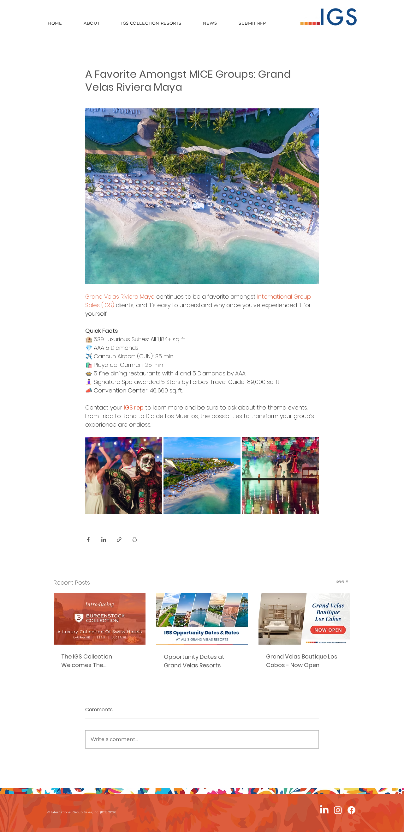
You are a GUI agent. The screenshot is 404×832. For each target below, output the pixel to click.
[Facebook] (351, 810)
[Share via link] (119, 540)
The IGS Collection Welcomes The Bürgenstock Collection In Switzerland (97, 661)
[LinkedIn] (324, 810)
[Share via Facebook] (88, 540)
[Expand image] (123, 475)
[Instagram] (338, 810)
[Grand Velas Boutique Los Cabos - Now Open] (304, 619)
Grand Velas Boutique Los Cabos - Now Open (301, 661)
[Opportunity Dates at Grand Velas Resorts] (202, 619)
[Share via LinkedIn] (104, 540)
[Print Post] (135, 540)
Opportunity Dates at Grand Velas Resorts (194, 661)
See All (343, 581)
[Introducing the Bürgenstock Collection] (100, 619)
